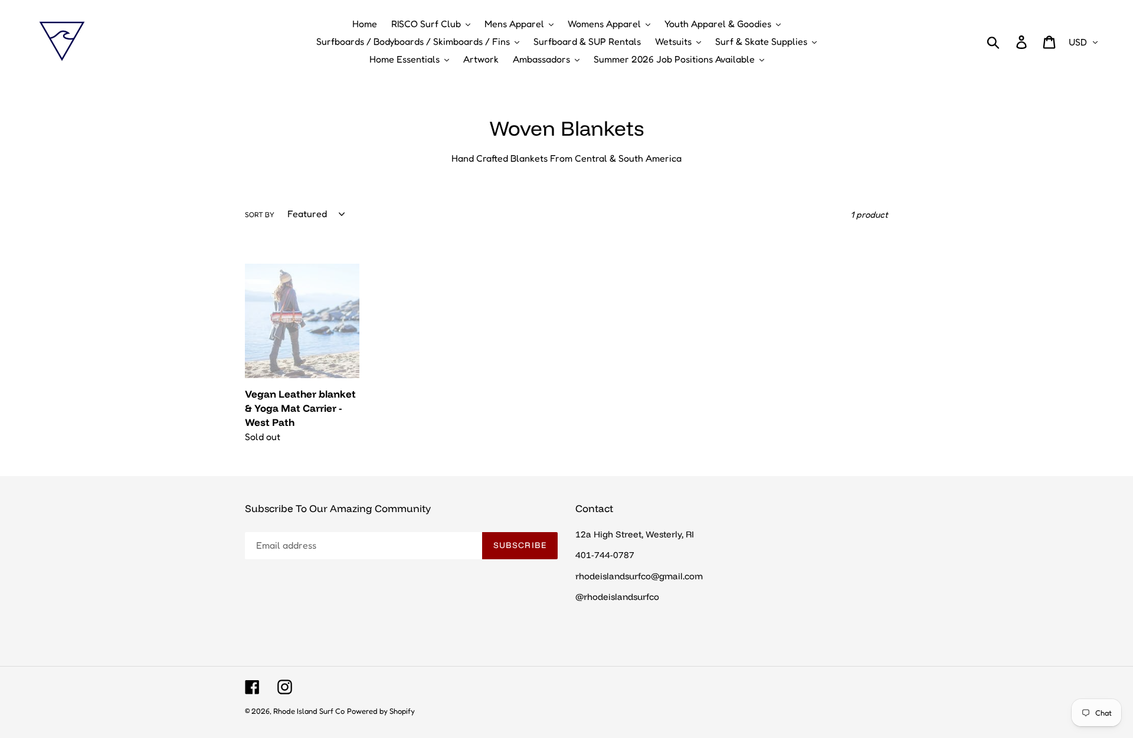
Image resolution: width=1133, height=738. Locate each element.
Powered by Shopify (381, 711)
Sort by (259, 214)
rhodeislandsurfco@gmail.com (639, 576)
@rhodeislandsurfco (617, 596)
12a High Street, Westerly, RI (634, 534)
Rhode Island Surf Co (309, 711)
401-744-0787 (604, 554)
